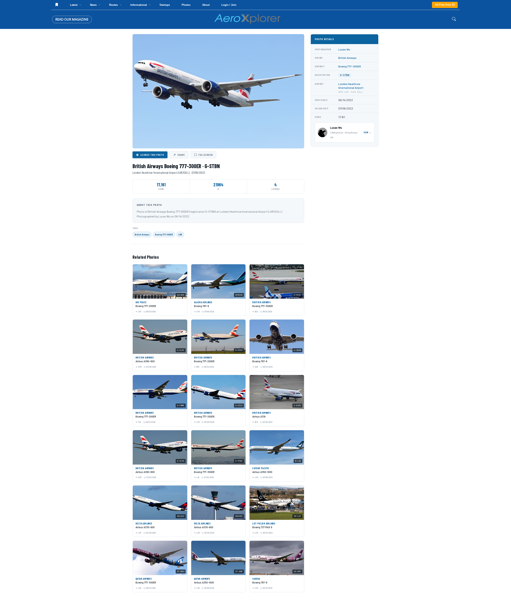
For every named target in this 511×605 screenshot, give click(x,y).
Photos (186, 4)
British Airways (142, 234)
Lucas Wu (344, 49)
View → (367, 132)
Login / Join (228, 4)
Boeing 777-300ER (164, 234)
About (206, 4)
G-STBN (345, 75)
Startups (164, 4)
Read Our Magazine (71, 19)
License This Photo (150, 154)
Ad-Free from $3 (445, 4)
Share (179, 154)
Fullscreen (203, 154)
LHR (180, 234)
